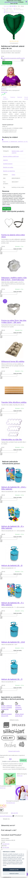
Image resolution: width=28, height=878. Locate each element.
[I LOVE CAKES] (18, 725)
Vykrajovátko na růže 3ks (11, 439)
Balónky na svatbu (9, 11)
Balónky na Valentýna (9, 171)
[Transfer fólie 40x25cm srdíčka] (14, 390)
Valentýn (5, 160)
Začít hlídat (4, 92)
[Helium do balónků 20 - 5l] (14, 553)
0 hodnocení (14, 43)
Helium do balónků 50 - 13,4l (13, 642)
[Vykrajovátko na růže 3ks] (14, 427)
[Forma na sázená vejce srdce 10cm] (14, 222)
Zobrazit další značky (14, 751)
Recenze (19, 97)
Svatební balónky (7, 163)
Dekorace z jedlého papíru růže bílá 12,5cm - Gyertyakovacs (14, 279)
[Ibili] (6, 725)
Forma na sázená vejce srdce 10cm (13, 236)
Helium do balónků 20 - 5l (11, 565)
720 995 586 (5, 847)
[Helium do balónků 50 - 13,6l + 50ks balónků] (14, 475)
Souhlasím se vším (14, 869)
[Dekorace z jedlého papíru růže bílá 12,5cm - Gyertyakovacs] (14, 265)
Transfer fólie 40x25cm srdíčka (13, 402)
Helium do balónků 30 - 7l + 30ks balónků (12, 604)
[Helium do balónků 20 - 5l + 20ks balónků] (14, 514)
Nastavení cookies (14, 873)
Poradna (17, 835)
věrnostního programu (11, 2)
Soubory (12, 97)
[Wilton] (22, 738)
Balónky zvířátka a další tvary (11, 156)
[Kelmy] (8, 738)
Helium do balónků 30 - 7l (11, 679)
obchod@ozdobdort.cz (6, 816)
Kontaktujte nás (10, 802)
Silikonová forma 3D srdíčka (12, 361)
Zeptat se (3, 88)
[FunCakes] (21, 744)
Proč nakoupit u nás (8, 830)
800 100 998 (14, 813)
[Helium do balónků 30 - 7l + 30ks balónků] (14, 590)
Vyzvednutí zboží (7, 835)
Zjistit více (19, 775)
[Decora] (10, 744)
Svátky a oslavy (8, 9)
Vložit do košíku (7, 62)
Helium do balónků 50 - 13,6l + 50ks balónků (13, 488)
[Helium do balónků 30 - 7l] (14, 667)
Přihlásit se (23, 760)
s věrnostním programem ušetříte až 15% (13, 58)
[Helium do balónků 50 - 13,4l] (14, 630)
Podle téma (17, 8)
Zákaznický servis (7, 825)
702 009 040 (5, 844)
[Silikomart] (14, 731)
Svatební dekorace (19, 9)
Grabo (13, 174)
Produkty (10, 8)
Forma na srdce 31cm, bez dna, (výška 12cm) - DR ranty (14, 321)
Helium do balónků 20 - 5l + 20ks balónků (12, 527)
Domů (3, 8)
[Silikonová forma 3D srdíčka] (14, 349)
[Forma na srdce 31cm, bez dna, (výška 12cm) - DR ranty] (14, 308)
